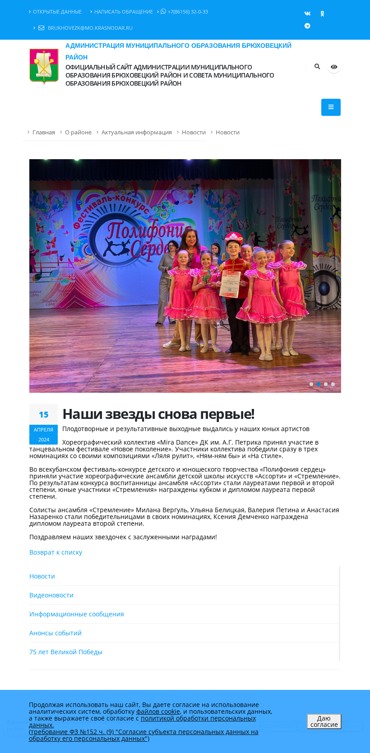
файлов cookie (158, 711)
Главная (43, 132)
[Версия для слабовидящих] (334, 66)
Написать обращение (123, 11)
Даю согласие (324, 721)
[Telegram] (307, 25)
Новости (194, 132)
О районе (78, 132)
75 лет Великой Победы (65, 651)
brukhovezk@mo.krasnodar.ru (89, 27)
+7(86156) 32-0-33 (188, 11)
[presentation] (40, 276)
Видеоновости (51, 595)
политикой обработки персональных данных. (142, 721)
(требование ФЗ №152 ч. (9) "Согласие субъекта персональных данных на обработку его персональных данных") (144, 735)
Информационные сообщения (76, 614)
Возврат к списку (55, 552)
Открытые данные (57, 11)
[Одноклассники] (322, 13)
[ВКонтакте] (307, 13)
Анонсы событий (55, 633)
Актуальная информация (137, 132)
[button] (311, 384)
